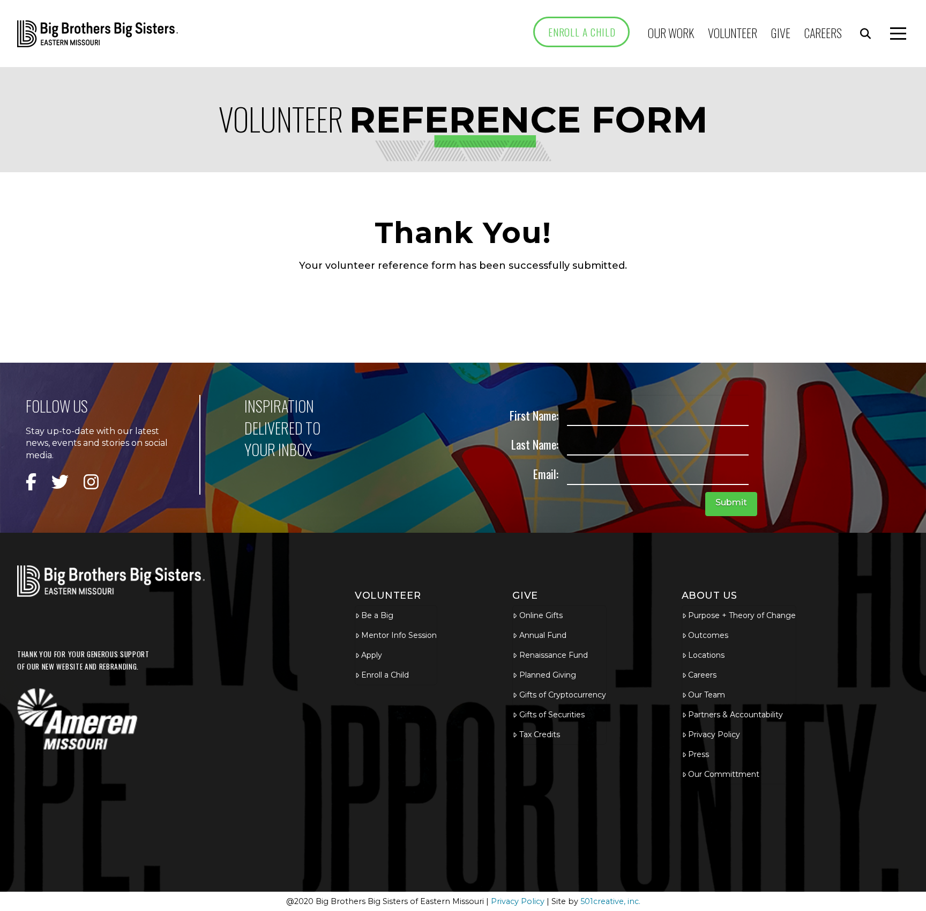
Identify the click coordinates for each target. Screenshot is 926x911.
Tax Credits (539, 734)
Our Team (706, 695)
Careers (702, 675)
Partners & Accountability (735, 714)
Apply (371, 655)
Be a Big (377, 615)
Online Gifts (541, 615)
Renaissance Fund (553, 655)
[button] (865, 34)
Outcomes (708, 635)
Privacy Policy (714, 734)
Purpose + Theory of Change (742, 615)
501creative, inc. (610, 901)
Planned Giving (547, 675)
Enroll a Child (385, 675)
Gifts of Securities (552, 714)
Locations (706, 655)
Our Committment (723, 774)
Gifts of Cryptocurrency (562, 695)
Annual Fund (542, 635)
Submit (731, 502)
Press (698, 754)
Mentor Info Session (399, 635)
